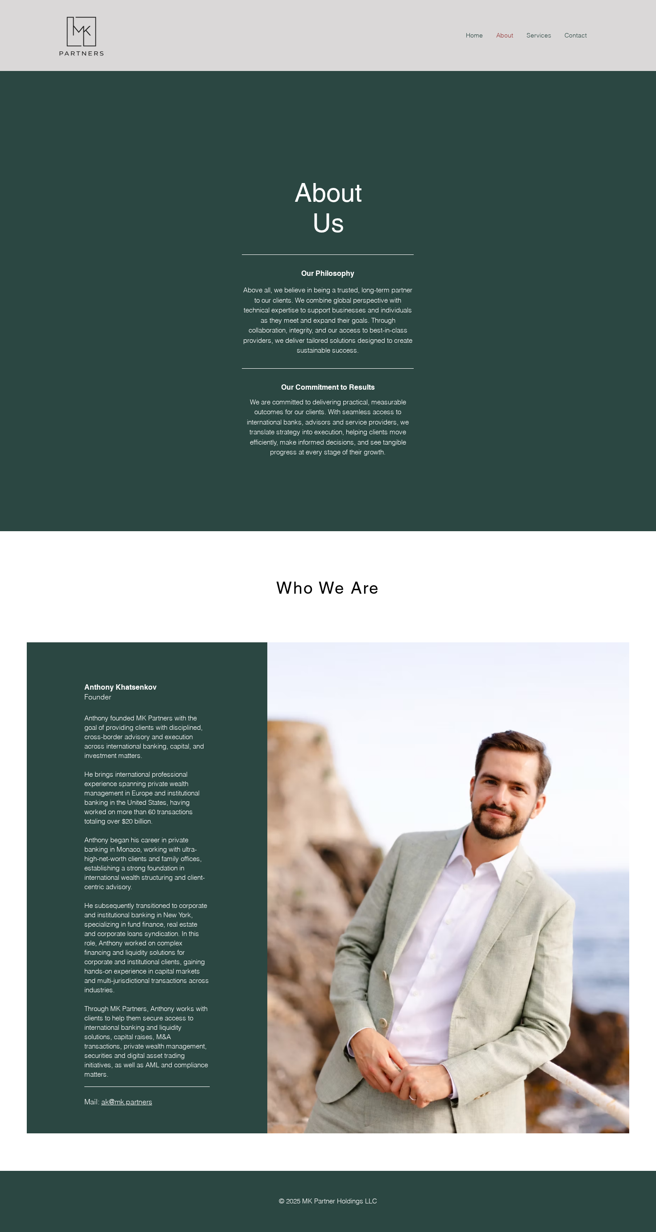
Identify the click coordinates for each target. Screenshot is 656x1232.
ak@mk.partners (126, 1101)
